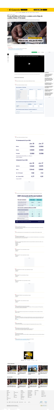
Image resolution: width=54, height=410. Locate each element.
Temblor (26, 12)
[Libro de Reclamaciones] (45, 402)
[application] (29, 63)
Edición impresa (15, 397)
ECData (7, 393)
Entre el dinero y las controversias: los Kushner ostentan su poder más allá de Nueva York (49, 90)
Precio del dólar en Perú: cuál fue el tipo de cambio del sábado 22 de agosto (43, 373)
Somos (7, 397)
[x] (11, 402)
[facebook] (9, 402)
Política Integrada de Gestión (30, 396)
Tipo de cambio (32, 360)
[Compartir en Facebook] (8, 57)
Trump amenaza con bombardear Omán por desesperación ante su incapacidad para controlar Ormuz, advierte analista (49, 93)
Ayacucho (31, 12)
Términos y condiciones (30, 391)
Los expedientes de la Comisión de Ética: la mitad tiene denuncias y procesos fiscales (49, 87)
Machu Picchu (37, 12)
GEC (35, 391)
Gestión (35, 392)
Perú (14, 391)
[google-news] (17, 402)
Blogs (14, 396)
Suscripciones (22, 391)
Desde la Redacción (23, 396)
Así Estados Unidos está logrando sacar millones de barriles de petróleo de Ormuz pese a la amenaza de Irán (49, 75)
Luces (14, 393)
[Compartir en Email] (8, 60)
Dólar (25, 360)
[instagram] (12, 402)
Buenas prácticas (29, 393)
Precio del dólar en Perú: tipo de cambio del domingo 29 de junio (15, 49)
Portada (7, 391)
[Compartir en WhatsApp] (8, 56)
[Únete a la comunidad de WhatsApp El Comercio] (34, 52)
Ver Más (36, 360)
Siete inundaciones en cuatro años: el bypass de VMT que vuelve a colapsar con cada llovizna (49, 84)
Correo (35, 393)
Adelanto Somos (22, 397)
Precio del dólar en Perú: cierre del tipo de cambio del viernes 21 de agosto (42, 387)
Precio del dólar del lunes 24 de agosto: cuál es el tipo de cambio (11, 373)
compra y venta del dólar (16, 48)
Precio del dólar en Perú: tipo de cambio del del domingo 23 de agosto (22, 373)
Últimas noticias (8, 392)
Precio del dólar (28, 360)
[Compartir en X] (8, 59)
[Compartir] (8, 54)
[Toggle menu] (7, 9)
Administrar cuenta (22, 392)
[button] (29, 63)
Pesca (28, 12)
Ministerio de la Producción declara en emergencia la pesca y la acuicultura (32, 373)
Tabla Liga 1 (33, 12)
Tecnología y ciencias (16, 392)
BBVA (17, 319)
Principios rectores (29, 392)
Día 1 (21, 398)
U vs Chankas (19, 12)
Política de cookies (29, 397)
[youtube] (14, 402)
